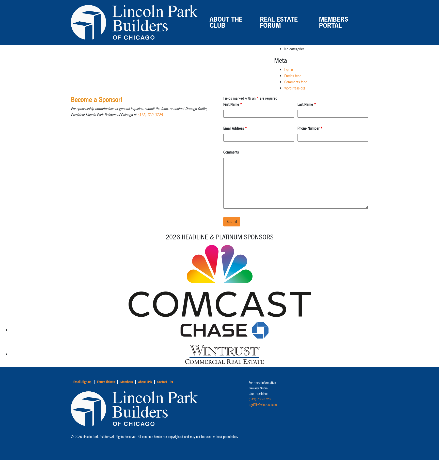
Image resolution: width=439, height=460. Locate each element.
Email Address (235, 128)
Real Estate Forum (279, 22)
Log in (288, 69)
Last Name (306, 104)
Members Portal (333, 22)
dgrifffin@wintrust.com (263, 405)
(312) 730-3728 (150, 114)
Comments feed (295, 82)
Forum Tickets (106, 382)
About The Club (226, 22)
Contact (162, 382)
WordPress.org (294, 88)
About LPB (145, 382)
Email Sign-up (82, 382)
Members (126, 382)
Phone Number (309, 128)
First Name (232, 104)
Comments (231, 152)
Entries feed (293, 75)
